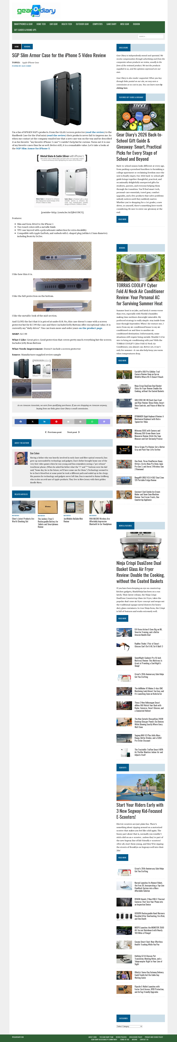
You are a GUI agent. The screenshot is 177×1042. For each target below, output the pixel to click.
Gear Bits (122, 767)
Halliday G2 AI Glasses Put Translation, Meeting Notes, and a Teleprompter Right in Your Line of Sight (148, 960)
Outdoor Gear (82, 24)
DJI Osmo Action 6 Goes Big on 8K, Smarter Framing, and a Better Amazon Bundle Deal (148, 632)
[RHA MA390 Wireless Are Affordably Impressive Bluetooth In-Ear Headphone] (101, 512)
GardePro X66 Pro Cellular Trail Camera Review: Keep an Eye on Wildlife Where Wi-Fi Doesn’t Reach (149, 374)
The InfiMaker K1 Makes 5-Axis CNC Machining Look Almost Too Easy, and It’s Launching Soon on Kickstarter (149, 691)
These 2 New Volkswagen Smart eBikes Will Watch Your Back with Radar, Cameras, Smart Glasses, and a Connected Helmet (149, 706)
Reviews (15, 515)
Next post (72, 432)
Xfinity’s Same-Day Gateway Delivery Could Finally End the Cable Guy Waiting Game (149, 975)
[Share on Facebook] (21, 421)
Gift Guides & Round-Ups (25, 29)
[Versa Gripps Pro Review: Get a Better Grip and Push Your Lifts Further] (124, 452)
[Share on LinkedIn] (44, 421)
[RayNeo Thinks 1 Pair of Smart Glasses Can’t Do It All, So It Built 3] (124, 649)
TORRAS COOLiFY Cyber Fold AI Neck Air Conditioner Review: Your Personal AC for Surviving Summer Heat (140, 294)
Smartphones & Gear (23, 24)
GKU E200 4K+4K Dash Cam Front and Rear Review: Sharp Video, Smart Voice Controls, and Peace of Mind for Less (150, 404)
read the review (95, 132)
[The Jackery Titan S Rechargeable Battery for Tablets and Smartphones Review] (48, 512)
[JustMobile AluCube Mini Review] (74, 512)
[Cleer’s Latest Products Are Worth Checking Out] (23, 512)
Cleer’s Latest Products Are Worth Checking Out (23, 520)
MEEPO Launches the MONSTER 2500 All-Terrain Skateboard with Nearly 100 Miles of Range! (149, 930)
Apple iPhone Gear (30, 62)
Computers (97, 24)
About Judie (92, 1037)
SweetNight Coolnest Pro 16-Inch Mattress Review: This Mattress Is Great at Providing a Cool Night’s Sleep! (148, 661)
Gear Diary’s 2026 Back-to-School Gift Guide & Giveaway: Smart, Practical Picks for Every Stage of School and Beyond (139, 146)
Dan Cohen (26, 66)
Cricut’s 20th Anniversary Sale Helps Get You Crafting (149, 675)
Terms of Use (124, 1039)
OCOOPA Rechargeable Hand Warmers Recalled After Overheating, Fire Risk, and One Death (150, 916)
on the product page (90, 328)
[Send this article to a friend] (68, 421)
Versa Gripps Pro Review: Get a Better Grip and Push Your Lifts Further (150, 448)
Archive (134, 1039)
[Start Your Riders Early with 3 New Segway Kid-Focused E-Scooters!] (140, 799)
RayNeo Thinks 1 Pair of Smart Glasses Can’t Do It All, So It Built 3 (149, 645)
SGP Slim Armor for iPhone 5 (32, 148)
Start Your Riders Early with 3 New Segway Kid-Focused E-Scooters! (139, 810)
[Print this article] (80, 421)
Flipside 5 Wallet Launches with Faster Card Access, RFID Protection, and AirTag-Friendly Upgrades (149, 989)
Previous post (55, 432)
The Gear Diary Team (106, 1037)
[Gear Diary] (36, 11)
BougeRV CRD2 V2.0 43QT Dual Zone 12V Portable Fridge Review (149, 479)
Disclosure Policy (135, 1037)
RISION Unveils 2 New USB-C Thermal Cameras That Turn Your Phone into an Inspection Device (150, 902)
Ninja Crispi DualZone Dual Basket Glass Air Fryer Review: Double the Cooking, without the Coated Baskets (149, 388)
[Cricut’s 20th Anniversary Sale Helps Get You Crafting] (124, 679)
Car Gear (54, 24)
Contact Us (144, 1039)
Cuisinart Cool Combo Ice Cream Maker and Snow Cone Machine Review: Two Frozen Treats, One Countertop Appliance (147, 495)
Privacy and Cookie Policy (154, 1037)
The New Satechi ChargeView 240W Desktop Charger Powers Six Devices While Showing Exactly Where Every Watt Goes (149, 722)
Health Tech (67, 24)
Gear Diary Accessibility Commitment (104, 1039)
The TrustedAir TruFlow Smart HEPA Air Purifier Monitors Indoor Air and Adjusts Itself (149, 752)
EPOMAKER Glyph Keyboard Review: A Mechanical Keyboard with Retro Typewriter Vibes (149, 419)
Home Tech (41, 24)
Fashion (136, 24)
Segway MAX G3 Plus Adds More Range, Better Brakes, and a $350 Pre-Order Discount (148, 738)
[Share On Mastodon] (104, 421)
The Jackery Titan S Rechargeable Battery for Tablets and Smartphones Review (48, 522)
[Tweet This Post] (32, 421)
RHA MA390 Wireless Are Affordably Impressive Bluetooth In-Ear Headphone (100, 521)
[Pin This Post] (56, 421)
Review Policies (121, 1037)
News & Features (125, 525)
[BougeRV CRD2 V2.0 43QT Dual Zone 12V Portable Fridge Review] (124, 483)
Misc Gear (124, 24)
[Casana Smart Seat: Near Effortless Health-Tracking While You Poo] (124, 947)
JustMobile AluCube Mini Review (73, 520)
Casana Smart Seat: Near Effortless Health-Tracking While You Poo (149, 943)
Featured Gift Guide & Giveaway (131, 97)
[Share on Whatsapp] (92, 421)
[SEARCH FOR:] (151, 36)
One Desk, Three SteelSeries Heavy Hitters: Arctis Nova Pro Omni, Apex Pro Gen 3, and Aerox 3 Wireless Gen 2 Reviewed (149, 465)
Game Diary (111, 24)
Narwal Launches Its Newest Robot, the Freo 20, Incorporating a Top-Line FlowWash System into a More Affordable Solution (149, 886)
